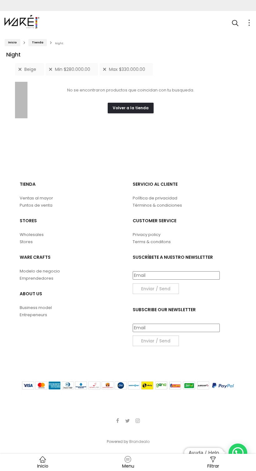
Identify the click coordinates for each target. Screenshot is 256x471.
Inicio (12, 42)
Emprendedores (36, 278)
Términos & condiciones (157, 205)
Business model (36, 308)
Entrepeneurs (33, 315)
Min (72, 69)
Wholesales (32, 235)
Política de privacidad (155, 198)
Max (127, 69)
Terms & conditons (152, 242)
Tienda (37, 42)
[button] (238, 453)
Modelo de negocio (40, 271)
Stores (26, 242)
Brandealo (139, 441)
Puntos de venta (36, 205)
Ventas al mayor (36, 198)
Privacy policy (146, 235)
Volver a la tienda (131, 107)
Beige (30, 69)
